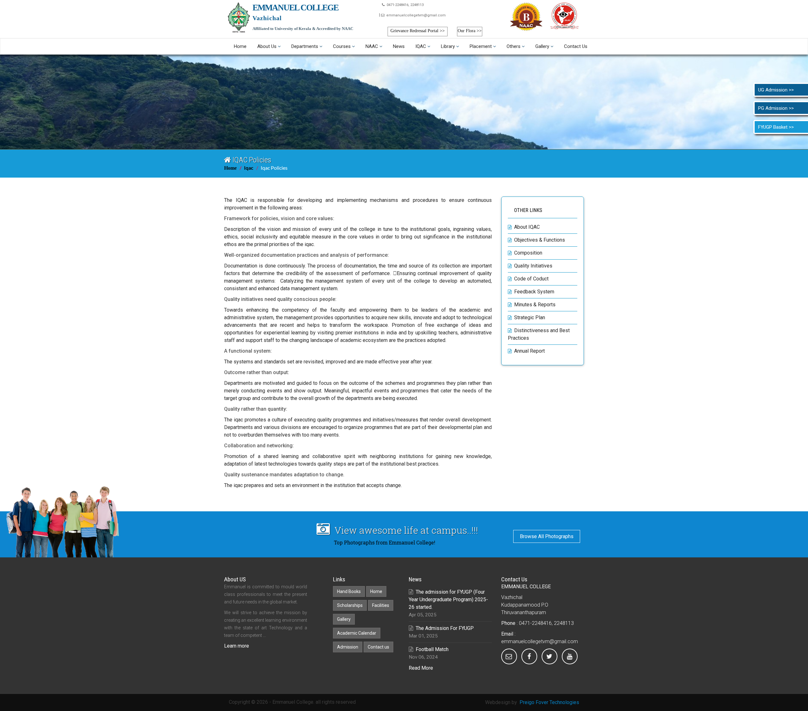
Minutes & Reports (535, 305)
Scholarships (350, 605)
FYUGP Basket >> (776, 127)
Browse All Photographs (546, 536)
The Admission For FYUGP (445, 628)
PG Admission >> (776, 108)
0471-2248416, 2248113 (404, 5)
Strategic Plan (529, 317)
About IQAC (527, 227)
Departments (304, 46)
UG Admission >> (776, 90)
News (399, 46)
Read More (421, 668)
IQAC (420, 46)
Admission (347, 646)
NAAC (371, 46)
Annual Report (529, 351)
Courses (342, 46)
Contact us (575, 46)
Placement (481, 46)
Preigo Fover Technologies (549, 702)
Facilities (380, 605)
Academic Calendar (356, 633)
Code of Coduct (531, 279)
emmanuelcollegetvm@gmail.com (415, 15)
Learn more (236, 646)
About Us (266, 46)
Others (513, 46)
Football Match (432, 649)
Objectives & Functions (539, 240)
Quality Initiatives (533, 266)
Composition (528, 253)
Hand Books (349, 591)
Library (448, 46)
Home (240, 46)
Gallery (542, 46)
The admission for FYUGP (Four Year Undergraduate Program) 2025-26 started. (448, 599)
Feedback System (534, 292)
